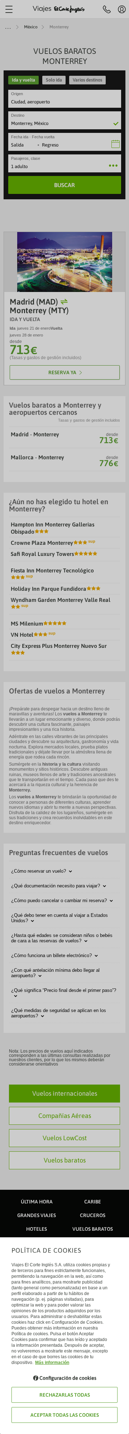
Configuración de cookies (67, 1378)
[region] (64, 717)
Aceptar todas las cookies (64, 1415)
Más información (52, 1362)
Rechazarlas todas (64, 1395)
